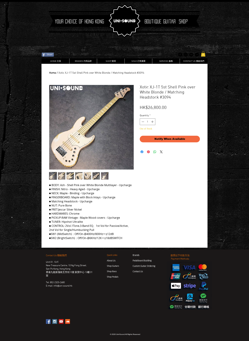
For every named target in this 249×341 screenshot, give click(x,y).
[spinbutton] (147, 122)
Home (52, 73)
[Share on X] (161, 152)
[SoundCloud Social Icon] (67, 321)
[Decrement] (142, 122)
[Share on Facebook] (142, 152)
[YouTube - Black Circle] (191, 54)
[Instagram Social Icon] (54, 321)
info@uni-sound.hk (63, 286)
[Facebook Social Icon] (48, 321)
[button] (203, 53)
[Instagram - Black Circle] (186, 54)
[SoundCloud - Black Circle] (197, 54)
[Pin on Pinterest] (148, 152)
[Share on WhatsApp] (155, 152)
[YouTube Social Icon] (61, 321)
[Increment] (152, 122)
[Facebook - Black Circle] (180, 54)
